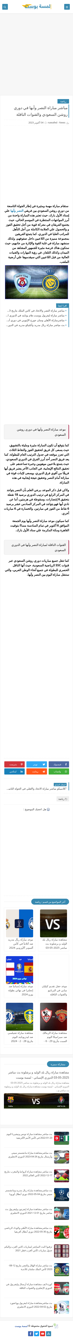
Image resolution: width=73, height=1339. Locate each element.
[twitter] (36, 1333)
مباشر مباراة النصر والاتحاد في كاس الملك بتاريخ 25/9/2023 (35, 310)
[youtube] (42, 1333)
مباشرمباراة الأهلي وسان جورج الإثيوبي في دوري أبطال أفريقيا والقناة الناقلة (35, 320)
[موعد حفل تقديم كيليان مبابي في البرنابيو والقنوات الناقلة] (53, 970)
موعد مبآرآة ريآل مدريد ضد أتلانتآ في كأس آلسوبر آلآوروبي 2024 (20, 943)
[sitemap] (48, 1333)
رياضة (63, 101)
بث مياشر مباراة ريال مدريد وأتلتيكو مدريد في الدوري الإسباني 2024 (35, 325)
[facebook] (30, 1333)
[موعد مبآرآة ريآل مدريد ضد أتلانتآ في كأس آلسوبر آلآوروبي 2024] (19, 923)
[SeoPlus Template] (55, 1325)
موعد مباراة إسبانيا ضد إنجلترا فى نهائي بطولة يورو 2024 (20, 990)
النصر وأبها (16, 211)
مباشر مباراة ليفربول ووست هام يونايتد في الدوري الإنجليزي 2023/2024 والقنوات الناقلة (35, 315)
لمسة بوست (21, 1325)
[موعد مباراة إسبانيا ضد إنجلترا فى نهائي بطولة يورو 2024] (19, 970)
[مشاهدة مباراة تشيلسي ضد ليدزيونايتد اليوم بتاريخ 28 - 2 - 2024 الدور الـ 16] (19, 1017)
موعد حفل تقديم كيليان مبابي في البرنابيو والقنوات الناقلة (54, 990)
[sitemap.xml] (24, 1333)
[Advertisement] (36, 56)
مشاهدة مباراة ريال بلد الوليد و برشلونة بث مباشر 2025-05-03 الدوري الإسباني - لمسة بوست (54, 948)
